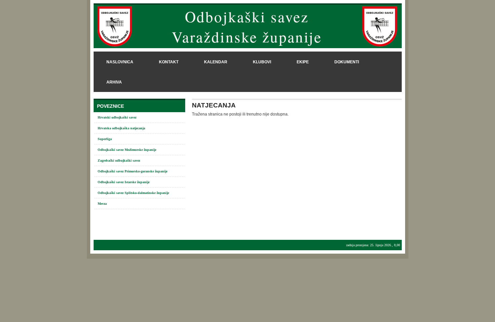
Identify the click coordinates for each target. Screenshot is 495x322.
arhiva (114, 82)
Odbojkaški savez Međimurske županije (127, 150)
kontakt (168, 62)
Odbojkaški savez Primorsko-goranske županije (132, 171)
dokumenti (346, 62)
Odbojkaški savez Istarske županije (124, 182)
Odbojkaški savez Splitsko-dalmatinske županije (133, 193)
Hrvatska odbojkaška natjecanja (121, 128)
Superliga (105, 139)
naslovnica (119, 62)
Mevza (102, 203)
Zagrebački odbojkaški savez (119, 160)
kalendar (215, 62)
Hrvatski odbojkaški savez (117, 117)
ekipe (303, 62)
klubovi (262, 62)
